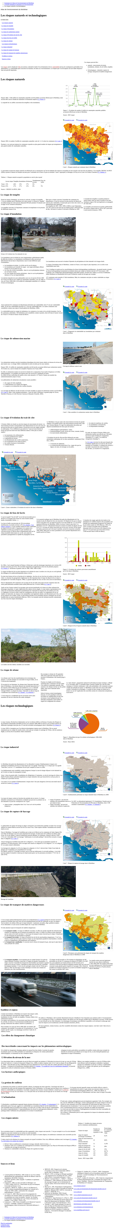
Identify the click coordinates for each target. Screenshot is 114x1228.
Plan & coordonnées (6, 1223)
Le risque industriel (7, 47)
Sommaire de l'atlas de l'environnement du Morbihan (19, 3)
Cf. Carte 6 (15, 783)
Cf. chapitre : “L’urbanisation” (47, 1104)
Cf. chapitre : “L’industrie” (92, 804)
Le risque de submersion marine (10, 32)
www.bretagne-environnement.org (83, 1207)
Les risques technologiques (9, 44)
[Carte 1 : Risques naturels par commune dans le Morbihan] (88, 164)
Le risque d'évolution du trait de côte (12, 35)
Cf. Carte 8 (41, 920)
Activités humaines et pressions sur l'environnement (18, 4)
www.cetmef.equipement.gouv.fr (83, 1195)
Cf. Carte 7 (14, 838)
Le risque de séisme (7, 41)
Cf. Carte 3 (4, 392)
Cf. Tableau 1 (102, 172)
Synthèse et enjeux (7, 56)
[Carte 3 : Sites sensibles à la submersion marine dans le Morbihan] (88, 409)
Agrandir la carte (69, 120)
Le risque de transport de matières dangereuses (15, 53)
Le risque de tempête (7, 26)
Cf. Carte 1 (58, 141)
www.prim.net (78, 1192)
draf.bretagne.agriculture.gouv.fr (83, 1204)
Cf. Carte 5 (47, 584)
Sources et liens (6, 59)
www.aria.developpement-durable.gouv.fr (85, 1198)
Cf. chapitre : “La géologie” (26, 692)
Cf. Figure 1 (41, 99)
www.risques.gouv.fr (79, 1186)
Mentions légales (5, 1226)
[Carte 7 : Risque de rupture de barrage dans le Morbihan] (88, 860)
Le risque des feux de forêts (9, 38)
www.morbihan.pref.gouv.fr (81, 1210)
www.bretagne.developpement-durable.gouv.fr (87, 1201)
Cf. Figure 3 (56, 725)
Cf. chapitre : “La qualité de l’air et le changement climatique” (51, 1066)
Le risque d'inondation (8, 29)
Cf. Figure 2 (4, 568)
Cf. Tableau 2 (15, 1136)
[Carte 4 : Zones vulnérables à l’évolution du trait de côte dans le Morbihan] (38, 505)
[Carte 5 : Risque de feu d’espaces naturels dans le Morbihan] (88, 623)
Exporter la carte (82, 120)
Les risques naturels (7, 23)
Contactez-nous (5, 1225)
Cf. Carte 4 (90, 442)
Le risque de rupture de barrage (10, 50)
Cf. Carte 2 (57, 279)
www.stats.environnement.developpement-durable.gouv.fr (90, 1189)
